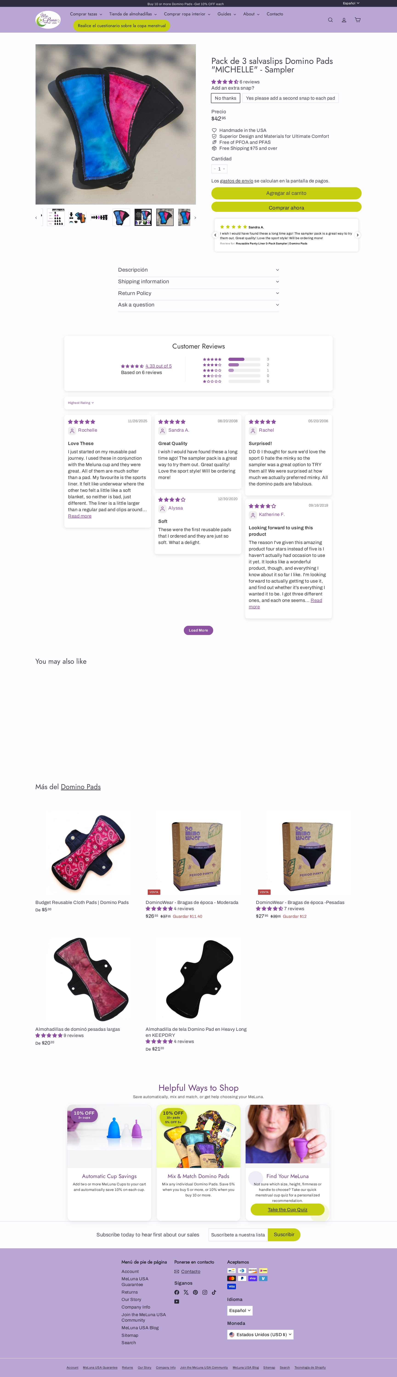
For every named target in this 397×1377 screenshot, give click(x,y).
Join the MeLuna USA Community (144, 1317)
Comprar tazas (84, 14)
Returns (130, 1292)
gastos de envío (236, 180)
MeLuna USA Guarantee (135, 1281)
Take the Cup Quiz (288, 1209)
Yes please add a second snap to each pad (290, 98)
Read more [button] (80, 515)
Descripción (133, 270)
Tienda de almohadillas (131, 14)
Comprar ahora (286, 208)
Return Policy (134, 293)
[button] (225, 81)
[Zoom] (116, 124)
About (249, 14)
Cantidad (221, 158)
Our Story (132, 1299)
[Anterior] (38, 217)
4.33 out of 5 (159, 365)
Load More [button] (198, 630)
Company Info (136, 1307)
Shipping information (143, 281)
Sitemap (130, 1335)
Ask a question (136, 305)
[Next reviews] (358, 235)
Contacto (275, 14)
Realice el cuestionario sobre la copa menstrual (122, 26)
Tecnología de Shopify (310, 1367)
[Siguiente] (193, 217)
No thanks (225, 98)
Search (129, 1342)
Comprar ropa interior (185, 14)
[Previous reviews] (215, 235)
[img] (81, 421)
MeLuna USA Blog (140, 1327)
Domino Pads (81, 787)
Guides (225, 14)
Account (130, 1271)
